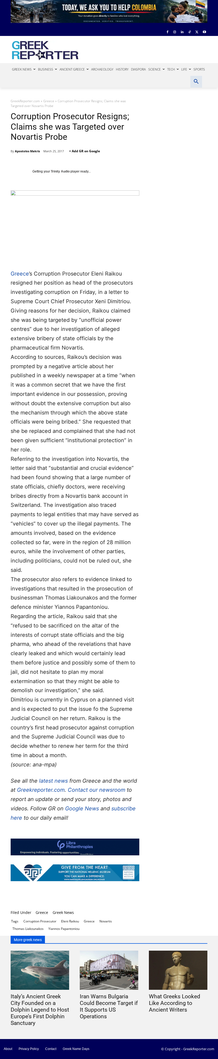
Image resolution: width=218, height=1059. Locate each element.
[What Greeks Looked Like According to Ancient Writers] (178, 970)
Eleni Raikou (70, 921)
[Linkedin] (182, 32)
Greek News (63, 912)
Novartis (105, 921)
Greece (48, 101)
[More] (173, 896)
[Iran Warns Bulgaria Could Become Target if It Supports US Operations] (109, 970)
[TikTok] (190, 32)
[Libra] (75, 847)
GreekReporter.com (25, 101)
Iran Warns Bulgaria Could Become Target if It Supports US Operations (109, 1006)
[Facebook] (167, 32)
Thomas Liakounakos (28, 928)
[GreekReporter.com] (47, 49)
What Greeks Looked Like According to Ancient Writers (174, 1003)
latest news (53, 781)
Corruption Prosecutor (39, 921)
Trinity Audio (60, 171)
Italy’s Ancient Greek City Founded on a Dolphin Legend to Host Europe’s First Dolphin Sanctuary (40, 1009)
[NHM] (75, 872)
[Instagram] (175, 32)
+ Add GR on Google (84, 151)
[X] (197, 32)
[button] (196, 82)
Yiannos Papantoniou (63, 928)
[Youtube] (204, 32)
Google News (82, 808)
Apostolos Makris (27, 151)
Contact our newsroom (97, 790)
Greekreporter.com (41, 790)
